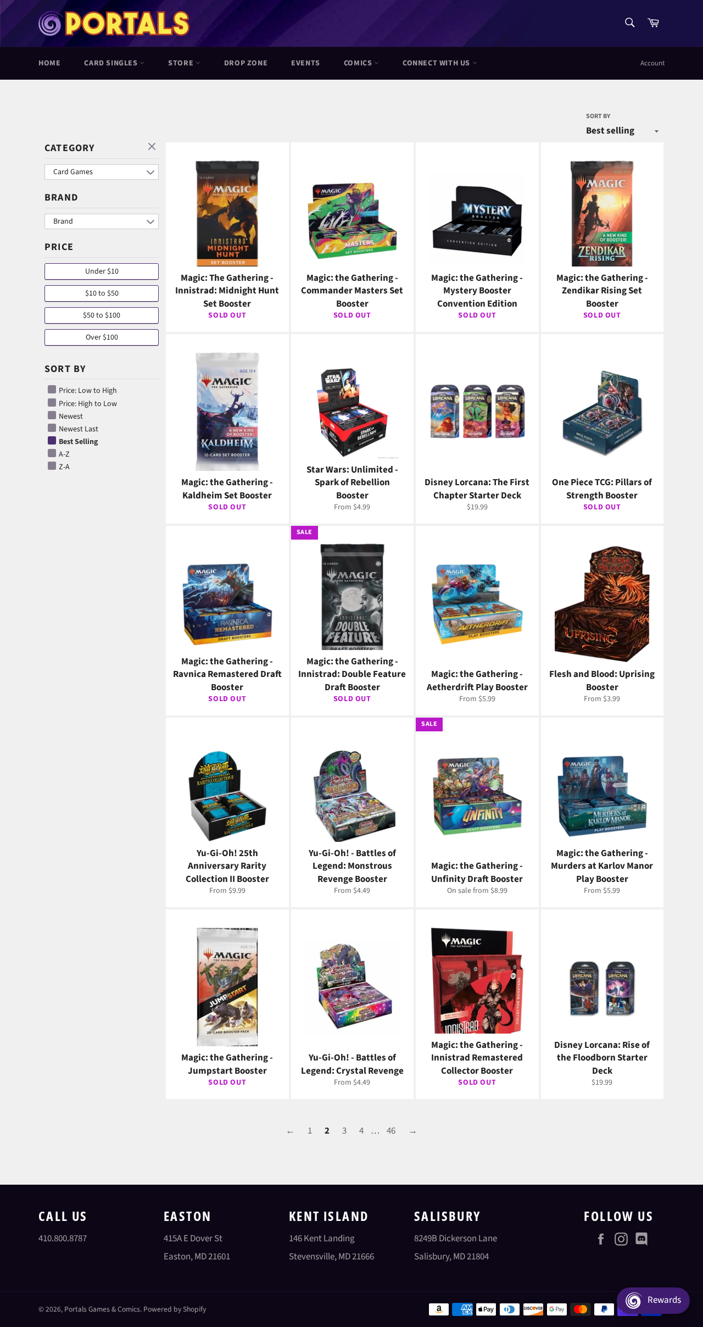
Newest (70, 416)
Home (49, 63)
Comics (359, 63)
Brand (61, 197)
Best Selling (77, 441)
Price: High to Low (87, 403)
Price (59, 247)
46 (391, 1130)
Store (182, 63)
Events (305, 63)
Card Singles (112, 63)
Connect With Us (437, 63)
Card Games (73, 171)
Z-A (63, 467)
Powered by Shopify (174, 1309)
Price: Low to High (87, 391)
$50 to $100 (101, 315)
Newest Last (77, 429)
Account (652, 63)
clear (153, 147)
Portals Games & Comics (102, 1309)
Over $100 (102, 337)
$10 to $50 (102, 293)
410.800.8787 (62, 1238)
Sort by (598, 116)
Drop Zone (245, 63)
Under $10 (102, 271)
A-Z (63, 454)
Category (69, 148)
